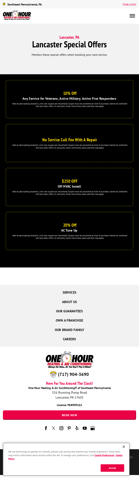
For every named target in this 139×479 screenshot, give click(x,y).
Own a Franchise (69, 320)
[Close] (124, 447)
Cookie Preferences (104, 455)
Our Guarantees (69, 311)
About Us (69, 302)
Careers (69, 339)
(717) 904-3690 (73, 374)
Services (70, 292)
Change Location (129, 4)
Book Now (69, 415)
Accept (112, 468)
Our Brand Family (69, 330)
